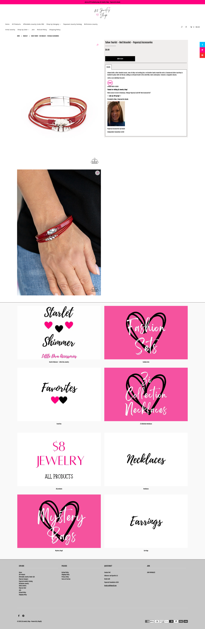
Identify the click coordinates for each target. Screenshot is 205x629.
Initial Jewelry (22, 586)
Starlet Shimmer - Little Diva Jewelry (59, 362)
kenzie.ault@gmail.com (110, 585)
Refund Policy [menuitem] (42, 30)
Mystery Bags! (59, 550)
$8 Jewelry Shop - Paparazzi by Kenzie (110, 2)
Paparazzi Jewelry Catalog (26, 581)
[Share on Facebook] (202, 44)
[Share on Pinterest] (202, 55)
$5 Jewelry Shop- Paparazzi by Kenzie (117, 99)
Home (18, 36)
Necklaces (146, 489)
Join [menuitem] (33, 30)
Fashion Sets (146, 362)
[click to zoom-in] (97, 45)
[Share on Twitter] (202, 50)
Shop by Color (22, 588)
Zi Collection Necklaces (146, 424)
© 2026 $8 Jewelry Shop (23, 621)
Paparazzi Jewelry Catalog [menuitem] (72, 24)
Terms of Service (66, 579)
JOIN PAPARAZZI (151, 572)
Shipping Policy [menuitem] (54, 30)
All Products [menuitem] (16, 24)
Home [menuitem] (7, 24)
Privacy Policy (65, 577)
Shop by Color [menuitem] (22, 30)
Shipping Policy (23, 595)
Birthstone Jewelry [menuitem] (90, 24)
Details (108, 67)
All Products (22, 574)
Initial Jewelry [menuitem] (10, 30)
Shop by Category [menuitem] (52, 24)
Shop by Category (23, 579)
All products (59, 489)
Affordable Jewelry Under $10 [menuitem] (33, 24)
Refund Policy (22, 592)
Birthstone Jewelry (24, 583)
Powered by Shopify (36, 621)
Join (20, 590)
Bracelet (25, 36)
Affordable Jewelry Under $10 (27, 577)
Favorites (59, 424)
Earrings (146, 550)
